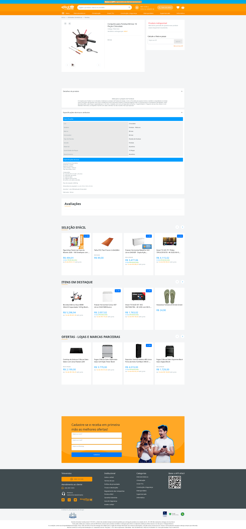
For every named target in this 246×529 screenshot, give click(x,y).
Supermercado (165, 13)
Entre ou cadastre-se (147, 9)
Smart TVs (110, 13)
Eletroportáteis (148, 13)
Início (63, 17)
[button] (123, 91)
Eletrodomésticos (79, 13)
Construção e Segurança (129, 13)
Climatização (96, 13)
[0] (182, 7)
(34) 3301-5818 (69, 488)
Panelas (87, 17)
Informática (180, 13)
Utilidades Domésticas (75, 17)
